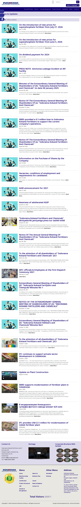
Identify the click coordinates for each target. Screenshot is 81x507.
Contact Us (76, 9)
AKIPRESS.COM (23, 391)
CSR (20, 486)
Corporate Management (45, 9)
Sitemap (48, 476)
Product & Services (56, 9)
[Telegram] (2, 15)
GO (78, 2)
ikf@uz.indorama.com (11, 458)
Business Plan (36, 476)
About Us (36, 9)
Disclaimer (49, 473)
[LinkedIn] (2, 11)
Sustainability (65, 9)
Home (4, 20)
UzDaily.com (34, 429)
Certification (22, 480)
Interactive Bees (74, 503)
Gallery (70, 9)
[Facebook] (2, 19)
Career (34, 480)
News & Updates (37, 483)
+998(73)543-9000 (9, 459)
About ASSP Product (28, 9)
